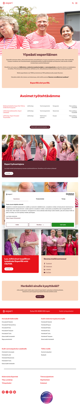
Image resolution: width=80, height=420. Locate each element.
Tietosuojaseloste (47, 377)
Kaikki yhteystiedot (66, 311)
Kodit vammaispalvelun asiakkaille (14, 349)
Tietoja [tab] (63, 198)
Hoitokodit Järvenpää (8, 352)
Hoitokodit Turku (46, 333)
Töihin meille (45, 349)
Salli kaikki (63, 224)
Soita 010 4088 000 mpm (40, 311)
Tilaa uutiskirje (7, 380)
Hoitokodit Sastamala (8, 358)
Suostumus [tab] (16, 198)
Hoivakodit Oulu (6, 327)
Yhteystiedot (6, 383)
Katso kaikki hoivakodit (8, 336)
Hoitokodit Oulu (45, 330)
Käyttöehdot (45, 380)
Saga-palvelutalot (7, 339)
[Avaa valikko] (76, 3)
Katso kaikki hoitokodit (47, 339)
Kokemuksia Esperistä (10, 377)
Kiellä (17, 224)
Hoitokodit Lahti (6, 355)
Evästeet (43, 383)
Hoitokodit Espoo (46, 325)
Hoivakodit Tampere (7, 330)
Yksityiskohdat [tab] (40, 198)
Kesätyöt (43, 355)
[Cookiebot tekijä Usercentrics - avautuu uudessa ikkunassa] (67, 194)
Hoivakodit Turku (6, 333)
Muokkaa (39, 224)
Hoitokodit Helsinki (46, 322)
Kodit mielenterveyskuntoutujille (53, 319)
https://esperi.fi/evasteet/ (13, 218)
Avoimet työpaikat (46, 352)
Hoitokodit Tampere (46, 336)
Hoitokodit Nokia (46, 327)
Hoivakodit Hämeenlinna (9, 325)
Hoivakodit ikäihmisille (10, 319)
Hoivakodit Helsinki (7, 322)
